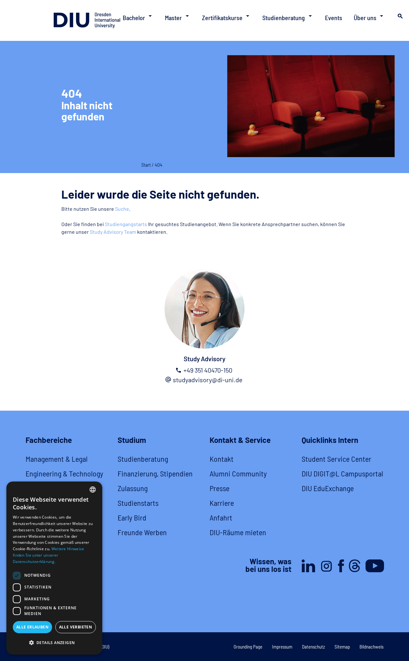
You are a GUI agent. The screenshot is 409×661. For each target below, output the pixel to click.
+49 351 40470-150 (207, 370)
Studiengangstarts (126, 224)
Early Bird (132, 517)
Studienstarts (138, 502)
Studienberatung (143, 458)
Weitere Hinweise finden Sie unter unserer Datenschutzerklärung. (48, 555)
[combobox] (92, 489)
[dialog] (54, 568)
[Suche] (399, 18)
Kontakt (222, 458)
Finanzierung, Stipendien (155, 473)
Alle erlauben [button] (32, 627)
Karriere (222, 502)
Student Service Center (336, 458)
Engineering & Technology (64, 473)
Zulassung (133, 488)
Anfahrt (221, 517)
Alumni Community (238, 473)
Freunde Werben (142, 532)
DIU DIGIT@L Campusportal (342, 473)
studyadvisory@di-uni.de (208, 380)
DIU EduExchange (328, 488)
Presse (219, 488)
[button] (54, 642)
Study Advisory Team (113, 232)
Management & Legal (57, 458)
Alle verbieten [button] (75, 627)
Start (146, 165)
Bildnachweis (371, 647)
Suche (122, 209)
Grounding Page (248, 647)
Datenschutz (313, 647)
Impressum (282, 647)
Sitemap (342, 647)
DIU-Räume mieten (238, 532)
